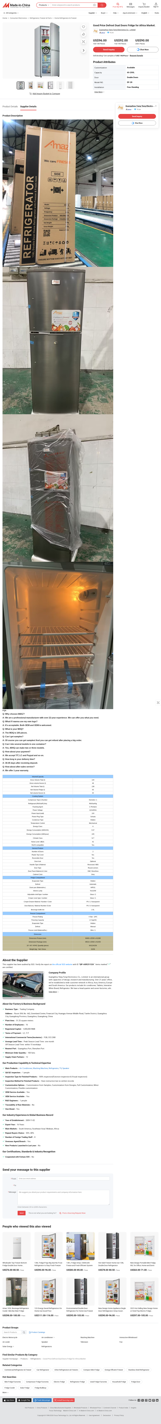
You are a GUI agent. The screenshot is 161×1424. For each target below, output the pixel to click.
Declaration (107, 1415)
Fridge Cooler (10, 1388)
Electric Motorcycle (10, 1337)
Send (22, 1213)
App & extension (129, 13)
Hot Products (29, 1408)
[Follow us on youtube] (150, 1400)
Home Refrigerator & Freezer (65, 18)
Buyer (103, 13)
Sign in (155, 6)
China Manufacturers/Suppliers (60, 1408)
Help (115, 13)
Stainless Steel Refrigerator (138, 1370)
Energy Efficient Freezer (114, 1370)
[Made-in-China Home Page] (16, 5)
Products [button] (43, 5)
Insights (133, 1408)
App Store (9, 1400)
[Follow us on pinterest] (153, 1400)
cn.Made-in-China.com (104, 1411)
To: (15, 1185)
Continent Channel (109, 1408)
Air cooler (6, 1342)
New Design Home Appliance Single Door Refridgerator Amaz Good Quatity (112, 1311)
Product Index (123, 1408)
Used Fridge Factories (98, 1382)
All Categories (11, 13)
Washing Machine (40, 1068)
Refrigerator (53, 1068)
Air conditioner (47, 1337)
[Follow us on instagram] (146, 1400)
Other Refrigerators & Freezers (66, 1370)
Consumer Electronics (18, 18)
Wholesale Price (95, 1408)
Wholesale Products (80, 1408)
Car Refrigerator (43, 1370)
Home (5, 18)
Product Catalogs (38, 1332)
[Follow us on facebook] (139, 1400)
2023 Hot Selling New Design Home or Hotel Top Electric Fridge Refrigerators (144, 1311)
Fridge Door (135, 1382)
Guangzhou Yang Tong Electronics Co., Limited (117, 30)
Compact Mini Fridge (91, 1370)
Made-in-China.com (69, 1411)
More (5, 1392)
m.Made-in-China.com (86, 1411)
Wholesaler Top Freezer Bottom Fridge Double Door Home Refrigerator (15, 1265)
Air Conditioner (25, 1068)
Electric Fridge (59, 1382)
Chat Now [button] (144, 49)
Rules (157, 13)
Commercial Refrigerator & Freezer (18, 1370)
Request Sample (136, 56)
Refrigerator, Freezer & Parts (41, 18)
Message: (12, 1192)
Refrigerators (47, 1346)
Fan (121, 1342)
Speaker (65, 1068)
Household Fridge (119, 1382)
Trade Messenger (42, 1400)
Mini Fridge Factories (13, 1382)
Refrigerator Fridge (77, 1382)
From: (14, 1178)
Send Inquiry (109, 49)
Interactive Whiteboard (128, 1337)
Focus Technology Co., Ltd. (63, 1415)
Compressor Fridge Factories (37, 1382)
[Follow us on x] (142, 1400)
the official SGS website (62, 964)
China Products (42, 1408)
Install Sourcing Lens (65, 1400)
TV (60, 1068)
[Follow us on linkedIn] (157, 1400)
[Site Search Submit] (102, 5)
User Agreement (94, 1415)
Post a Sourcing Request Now (72, 1213)
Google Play (24, 1400)
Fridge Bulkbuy (40, 1388)
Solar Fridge (24, 1388)
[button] (94, 5)
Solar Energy (7, 1346)
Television (84, 1342)
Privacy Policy (119, 1415)
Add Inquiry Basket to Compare (46, 93)
